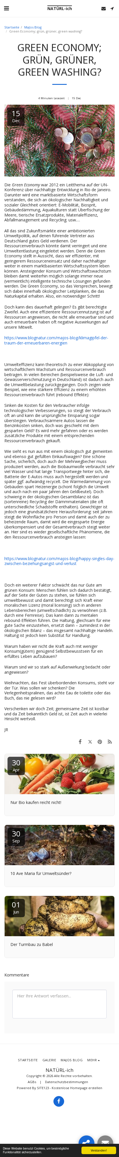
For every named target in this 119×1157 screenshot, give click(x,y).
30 (16, 765)
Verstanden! (99, 1150)
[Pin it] (100, 742)
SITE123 (43, 1088)
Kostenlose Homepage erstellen (77, 1088)
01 (16, 907)
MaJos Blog (33, 27)
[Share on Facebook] (80, 742)
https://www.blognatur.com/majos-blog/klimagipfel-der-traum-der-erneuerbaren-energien (56, 340)
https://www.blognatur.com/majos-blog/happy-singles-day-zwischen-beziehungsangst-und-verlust (59, 561)
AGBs (32, 1082)
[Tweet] (90, 742)
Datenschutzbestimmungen (66, 1082)
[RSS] (110, 742)
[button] (6, 8)
